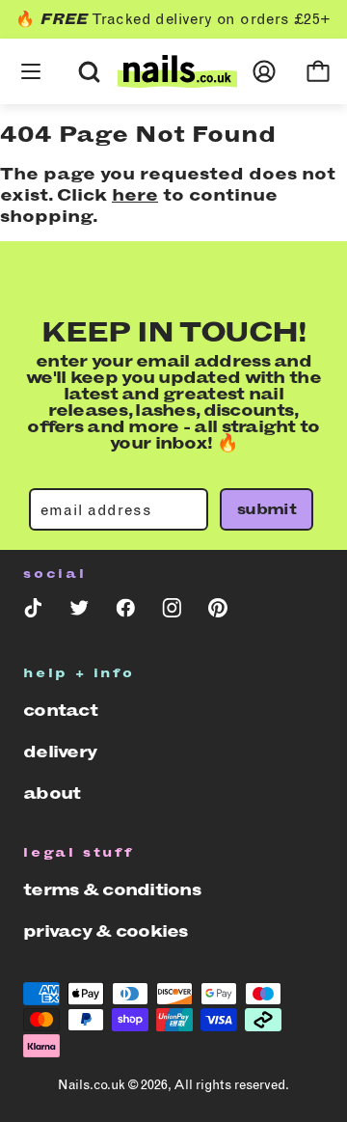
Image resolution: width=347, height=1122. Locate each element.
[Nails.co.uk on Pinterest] (217, 612)
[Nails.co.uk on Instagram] (171, 612)
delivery (59, 751)
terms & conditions (111, 889)
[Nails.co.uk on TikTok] (32, 612)
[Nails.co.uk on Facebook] (125, 612)
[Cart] (318, 71)
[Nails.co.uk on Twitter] (79, 612)
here (135, 194)
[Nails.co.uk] (177, 72)
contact (60, 710)
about (51, 793)
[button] (31, 48)
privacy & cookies (105, 931)
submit (266, 509)
